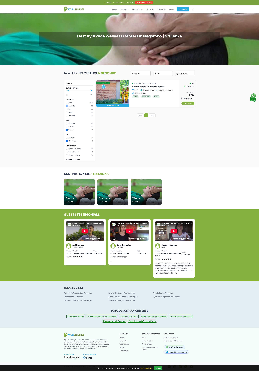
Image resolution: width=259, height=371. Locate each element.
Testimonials (161, 9)
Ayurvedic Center (80, 148)
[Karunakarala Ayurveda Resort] (113, 93)
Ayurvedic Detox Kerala (128, 316)
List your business (171, 337)
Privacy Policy (147, 341)
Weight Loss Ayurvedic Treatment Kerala (102, 316)
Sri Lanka (80, 106)
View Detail (187, 103)
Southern (80, 123)
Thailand (80, 115)
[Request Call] (253, 97)
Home (114, 9)
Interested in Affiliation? (173, 341)
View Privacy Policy (146, 368)
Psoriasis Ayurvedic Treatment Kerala (142, 321)
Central (80, 126)
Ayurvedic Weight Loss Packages (78, 300)
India (80, 102)
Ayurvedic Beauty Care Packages (78, 293)
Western (80, 130)
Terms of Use (147, 344)
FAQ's (144, 337)
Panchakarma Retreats (76, 316)
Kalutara (80, 138)
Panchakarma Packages (163, 293)
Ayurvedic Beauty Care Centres (121, 293)
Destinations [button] (137, 9)
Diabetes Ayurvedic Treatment (114, 321)
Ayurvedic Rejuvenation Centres (166, 296)
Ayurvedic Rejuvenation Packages (122, 296)
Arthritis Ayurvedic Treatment (181, 316)
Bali (80, 109)
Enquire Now (188, 98)
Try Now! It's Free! (144, 2)
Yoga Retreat (80, 152)
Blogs (171, 9)
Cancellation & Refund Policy (150, 348)
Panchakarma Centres (73, 296)
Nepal (80, 112)
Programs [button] (123, 9)
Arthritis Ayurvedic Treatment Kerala (154, 316)
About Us (150, 9)
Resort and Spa (80, 155)
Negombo (80, 141)
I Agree (158, 368)
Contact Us (183, 9)
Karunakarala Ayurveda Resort (148, 86)
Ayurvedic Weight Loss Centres (121, 300)
